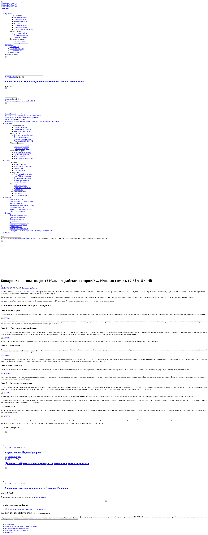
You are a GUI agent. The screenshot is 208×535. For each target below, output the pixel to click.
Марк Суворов (10, 119)
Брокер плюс (18, 168)
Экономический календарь (19, 223)
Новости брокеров (21, 37)
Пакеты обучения (20, 127)
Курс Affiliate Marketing (22, 153)
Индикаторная (15, 53)
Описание (17, 194)
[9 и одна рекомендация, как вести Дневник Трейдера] (16, 481)
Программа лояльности (22, 188)
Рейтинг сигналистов (17, 211)
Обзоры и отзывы (20, 19)
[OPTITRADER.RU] (9, 4)
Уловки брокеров (20, 41)
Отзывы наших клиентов (19, 229)
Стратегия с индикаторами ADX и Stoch (20, 101)
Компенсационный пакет (23, 166)
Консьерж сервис (20, 186)
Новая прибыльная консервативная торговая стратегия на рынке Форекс (32, 121)
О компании (9, 524)
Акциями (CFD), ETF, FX (23, 141)
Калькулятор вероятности (19, 215)
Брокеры (8, 14)
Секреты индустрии (21, 147)
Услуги (7, 160)
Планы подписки (16, 203)
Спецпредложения (21, 35)
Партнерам (9, 532)
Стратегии (9, 45)
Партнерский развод (21, 43)
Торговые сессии (16, 227)
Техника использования (18, 207)
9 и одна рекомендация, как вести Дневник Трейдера (36, 488)
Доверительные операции (23, 29)
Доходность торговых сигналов (21, 209)
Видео (7, 232)
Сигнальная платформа (22, 178)
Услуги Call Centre (20, 182)
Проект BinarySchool (21, 155)
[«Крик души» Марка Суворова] (16, 446)
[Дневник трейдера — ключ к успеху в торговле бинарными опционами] (13, 457)
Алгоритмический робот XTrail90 (22, 205)
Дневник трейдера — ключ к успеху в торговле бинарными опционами (47, 463)
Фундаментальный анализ (23, 135)
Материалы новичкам (22, 131)
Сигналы (8, 197)
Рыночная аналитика (17, 217)
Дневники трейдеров (21, 149)
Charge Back (18, 190)
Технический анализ (21, 137)
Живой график (15, 221)
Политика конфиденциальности (17, 528)
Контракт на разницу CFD (23, 158)
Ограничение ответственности (16, 530)
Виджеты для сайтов (21, 180)
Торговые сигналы (16, 199)
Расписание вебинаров (22, 129)
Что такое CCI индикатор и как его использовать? (23, 116)
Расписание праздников (18, 225)
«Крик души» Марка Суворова (23, 452)
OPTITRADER (10, 77)
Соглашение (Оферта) (22, 195)
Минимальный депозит (22, 21)
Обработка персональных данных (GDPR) (21, 526)
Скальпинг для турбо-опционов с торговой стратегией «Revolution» (45, 81)
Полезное (8, 213)
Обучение (8, 123)
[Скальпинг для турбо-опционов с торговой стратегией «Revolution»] (24, 75)
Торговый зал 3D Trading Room (21, 201)
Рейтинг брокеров (20, 17)
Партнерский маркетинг (23, 174)
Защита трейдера (20, 164)
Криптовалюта (19, 156)
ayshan (7, 459)
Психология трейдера (22, 145)
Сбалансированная (17, 49)
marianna (8, 99)
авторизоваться (39, 497)
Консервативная (16, 51)
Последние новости (17, 219)
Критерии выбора (20, 33)
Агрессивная (14, 47)
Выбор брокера (19, 170)
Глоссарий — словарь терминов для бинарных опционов (31, 231)
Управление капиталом (22, 139)
